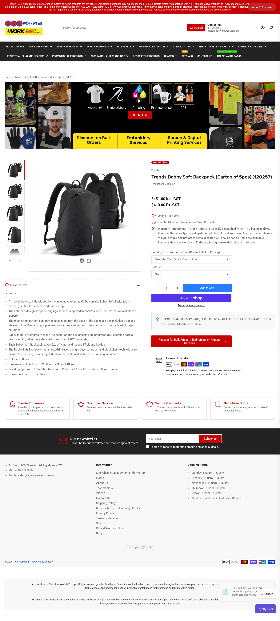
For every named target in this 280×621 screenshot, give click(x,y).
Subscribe (210, 438)
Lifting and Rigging (250, 46)
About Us (102, 483)
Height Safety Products (214, 46)
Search (100, 523)
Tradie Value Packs (229, 54)
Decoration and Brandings (107, 56)
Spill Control (182, 46)
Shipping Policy (106, 503)
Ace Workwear (22, 561)
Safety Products (68, 46)
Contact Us (204, 56)
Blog (99, 533)
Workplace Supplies (152, 46)
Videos (100, 493)
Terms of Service (107, 518)
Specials (187, 54)
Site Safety (124, 46)
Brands (169, 56)
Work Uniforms (39, 46)
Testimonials (104, 488)
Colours (156, 267)
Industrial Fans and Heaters (25, 56)
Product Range (14, 46)
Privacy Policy (105, 513)
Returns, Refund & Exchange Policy (118, 508)
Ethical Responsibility (110, 528)
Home (8, 77)
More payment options (191, 305)
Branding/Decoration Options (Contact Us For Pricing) (185, 252)
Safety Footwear (97, 46)
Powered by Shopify (42, 561)
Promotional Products (67, 56)
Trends (155, 170)
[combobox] (133, 27)
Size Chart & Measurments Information (121, 473)
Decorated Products (146, 56)
